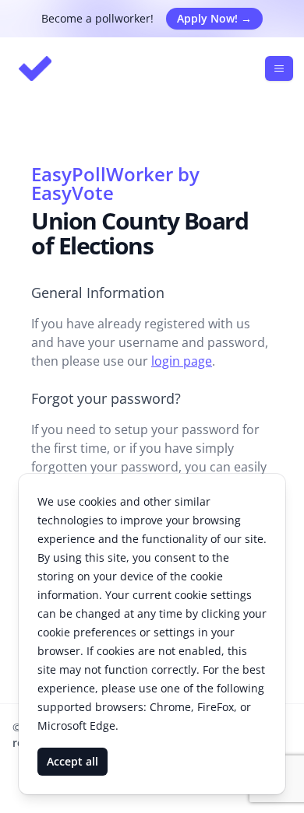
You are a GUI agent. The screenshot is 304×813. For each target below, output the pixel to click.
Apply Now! (214, 18)
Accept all (72, 761)
